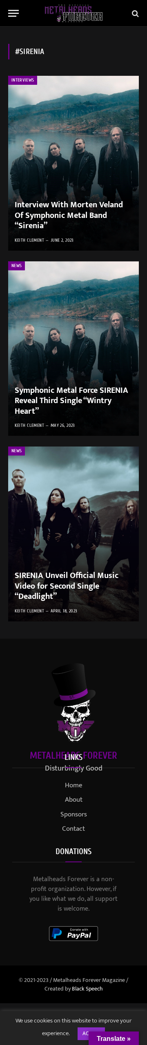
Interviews (22, 80)
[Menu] (13, 13)
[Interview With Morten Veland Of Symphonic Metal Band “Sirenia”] (73, 163)
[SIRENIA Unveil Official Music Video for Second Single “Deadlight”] (73, 534)
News (16, 265)
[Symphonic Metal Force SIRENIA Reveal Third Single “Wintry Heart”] (73, 348)
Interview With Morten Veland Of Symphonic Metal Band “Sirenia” (69, 215)
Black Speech (87, 988)
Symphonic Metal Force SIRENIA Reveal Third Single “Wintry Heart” (71, 400)
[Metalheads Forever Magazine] (74, 13)
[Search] (134, 13)
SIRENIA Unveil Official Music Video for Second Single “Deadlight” (66, 586)
